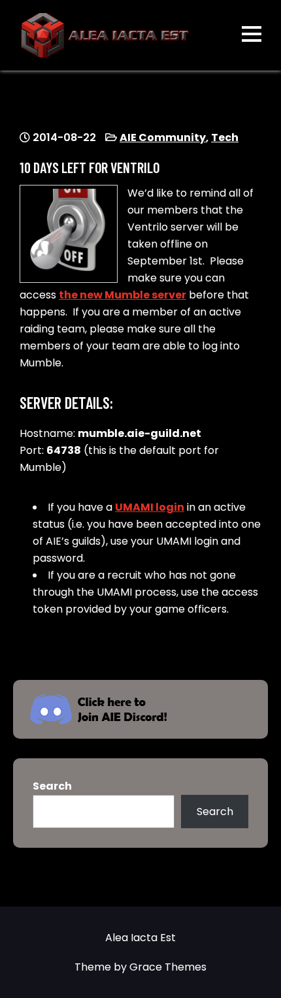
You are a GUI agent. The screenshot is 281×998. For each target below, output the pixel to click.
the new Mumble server (122, 294)
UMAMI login (149, 507)
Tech (225, 137)
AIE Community (163, 137)
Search (52, 786)
